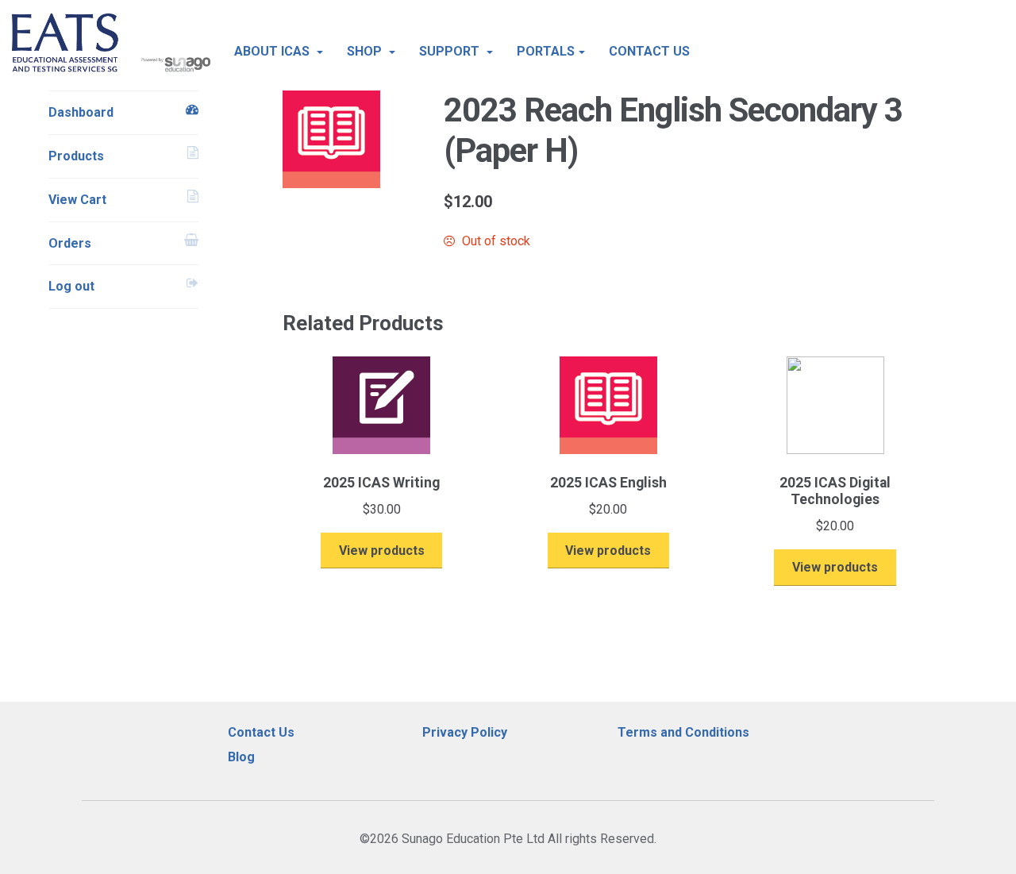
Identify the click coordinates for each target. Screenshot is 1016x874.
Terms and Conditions (683, 732)
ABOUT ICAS (273, 51)
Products (76, 156)
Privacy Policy (464, 732)
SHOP (366, 51)
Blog (241, 756)
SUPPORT (451, 51)
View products (382, 550)
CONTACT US (649, 51)
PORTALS (546, 51)
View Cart (77, 199)
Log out (71, 286)
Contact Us (261, 732)
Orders (69, 243)
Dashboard (81, 112)
